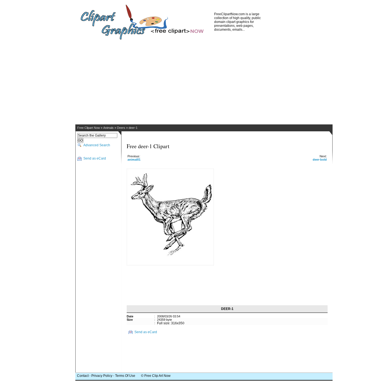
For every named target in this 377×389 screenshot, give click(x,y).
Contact (83, 376)
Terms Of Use (125, 376)
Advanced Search (96, 145)
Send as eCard (94, 158)
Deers (121, 127)
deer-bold (320, 159)
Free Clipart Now (88, 127)
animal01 (134, 159)
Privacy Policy (101, 376)
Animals (108, 127)
